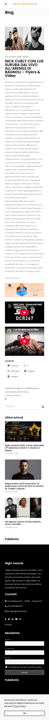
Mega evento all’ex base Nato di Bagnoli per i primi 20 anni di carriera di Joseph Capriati (24, 486)
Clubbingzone (31, 388)
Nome (7, 639)
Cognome (9, 648)
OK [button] (24, 713)
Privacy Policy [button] (19, 706)
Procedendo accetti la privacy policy (25, 667)
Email (7, 657)
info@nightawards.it (17, 611)
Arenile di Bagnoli (14, 388)
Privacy (8, 624)
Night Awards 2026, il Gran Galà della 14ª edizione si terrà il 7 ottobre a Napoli (24, 448)
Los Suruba (11, 391)
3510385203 (16, 606)
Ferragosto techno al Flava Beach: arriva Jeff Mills (23, 523)
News (26, 56)
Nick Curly (23, 391)
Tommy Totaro (13, 395)
